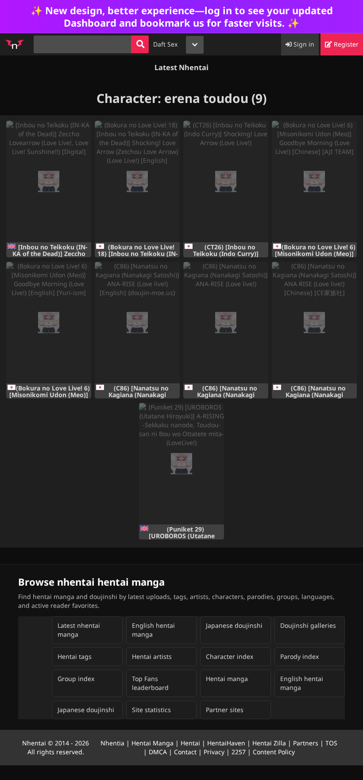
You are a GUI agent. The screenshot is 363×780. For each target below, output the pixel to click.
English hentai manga (153, 629)
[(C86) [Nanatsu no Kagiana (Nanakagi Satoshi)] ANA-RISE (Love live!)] (225, 322)
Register (345, 44)
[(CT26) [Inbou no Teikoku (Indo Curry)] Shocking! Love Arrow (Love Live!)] (225, 181)
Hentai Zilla (269, 743)
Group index (76, 678)
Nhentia (112, 743)
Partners (305, 743)
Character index (229, 656)
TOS (331, 743)
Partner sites (224, 709)
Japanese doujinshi (234, 625)
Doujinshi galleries (308, 625)
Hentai (190, 743)
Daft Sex (165, 44)
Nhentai (34, 743)
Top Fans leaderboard (150, 683)
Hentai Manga (152, 743)
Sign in (303, 44)
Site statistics (151, 709)
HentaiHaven (226, 743)
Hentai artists (152, 656)
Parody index (299, 656)
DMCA (158, 752)
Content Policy (274, 752)
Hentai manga (227, 678)
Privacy (214, 752)
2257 (239, 752)
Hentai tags (75, 656)
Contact (185, 752)
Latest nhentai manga (79, 629)
